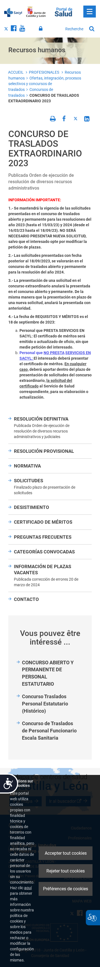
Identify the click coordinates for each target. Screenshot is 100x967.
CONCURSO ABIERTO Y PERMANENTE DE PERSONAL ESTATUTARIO (48, 673)
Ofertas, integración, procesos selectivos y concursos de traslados (44, 84)
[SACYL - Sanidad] (13, 12)
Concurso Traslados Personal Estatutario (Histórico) (45, 703)
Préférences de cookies (65, 888)
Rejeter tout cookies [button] (65, 871)
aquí (28, 888)
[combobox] (74, 29)
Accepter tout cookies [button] (66, 853)
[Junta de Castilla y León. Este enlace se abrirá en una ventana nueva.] (36, 12)
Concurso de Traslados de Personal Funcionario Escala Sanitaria (49, 730)
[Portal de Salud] (63, 11)
